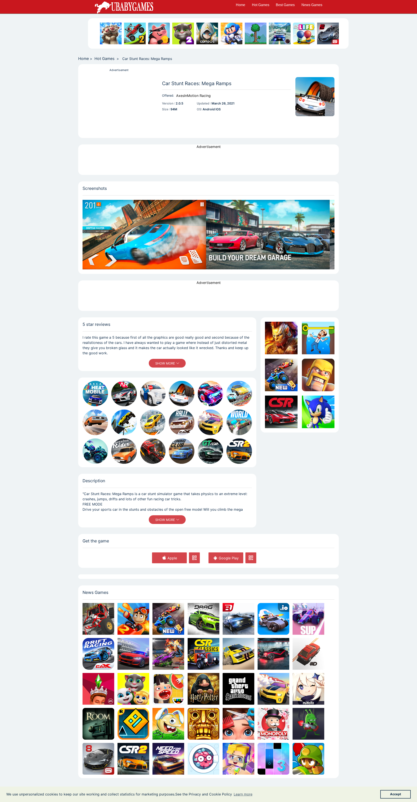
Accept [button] (395, 794)
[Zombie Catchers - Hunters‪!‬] (308, 724)
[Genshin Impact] (308, 689)
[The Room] (98, 724)
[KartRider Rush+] (231, 33)
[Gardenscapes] (318, 338)
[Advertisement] (119, 103)
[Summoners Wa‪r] (207, 33)
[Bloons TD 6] (308, 759)
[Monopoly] (273, 724)
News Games (311, 5)
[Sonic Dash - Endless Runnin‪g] (318, 412)
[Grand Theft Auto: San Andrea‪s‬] (238, 689)
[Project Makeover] (238, 724)
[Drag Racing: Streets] (238, 619)
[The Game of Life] (304, 33)
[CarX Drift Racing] (98, 654)
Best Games (285, 5)
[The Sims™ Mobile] (98, 689)
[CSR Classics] (203, 654)
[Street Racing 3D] (280, 33)
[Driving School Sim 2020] (133, 654)
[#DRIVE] (308, 654)
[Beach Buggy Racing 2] (133, 619)
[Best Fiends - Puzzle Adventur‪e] (168, 724)
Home (240, 5)
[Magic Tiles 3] (273, 759)
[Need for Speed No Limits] (168, 759)
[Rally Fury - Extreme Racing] (238, 654)
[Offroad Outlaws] (98, 619)
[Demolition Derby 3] (168, 654)
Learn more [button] (243, 794)
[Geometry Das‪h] (133, 724)
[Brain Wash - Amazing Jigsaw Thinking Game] (203, 759)
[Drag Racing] (203, 619)
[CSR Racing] (281, 412)
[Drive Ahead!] (281, 375)
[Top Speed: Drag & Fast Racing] (273, 654)
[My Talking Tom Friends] (133, 689)
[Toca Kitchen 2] (168, 689)
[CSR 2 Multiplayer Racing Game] (133, 759)
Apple (171, 558)
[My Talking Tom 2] (183, 33)
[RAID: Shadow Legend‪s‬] (281, 338)
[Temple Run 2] (203, 724)
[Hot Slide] (273, 689)
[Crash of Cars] (273, 619)
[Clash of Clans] (318, 375)
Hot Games (260, 5)
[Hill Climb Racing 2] (135, 33)
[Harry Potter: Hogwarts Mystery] (203, 689)
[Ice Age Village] (111, 33)
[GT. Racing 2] (328, 33)
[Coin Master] (159, 33)
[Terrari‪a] (255, 33)
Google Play (228, 558)
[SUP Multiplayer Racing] (308, 619)
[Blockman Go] (238, 759)
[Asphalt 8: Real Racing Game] (98, 759)
